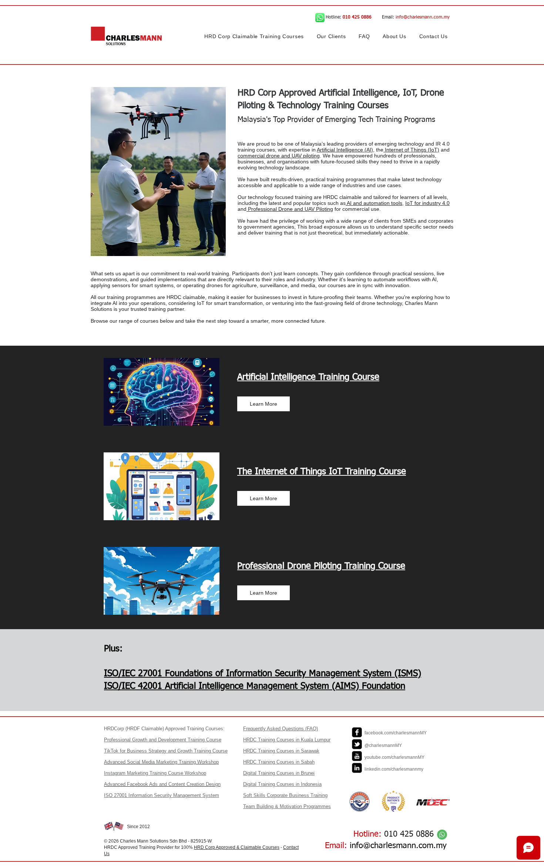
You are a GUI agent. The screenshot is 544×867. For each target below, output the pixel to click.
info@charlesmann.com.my (423, 17)
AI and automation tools (374, 203)
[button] (254, 36)
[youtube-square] (357, 756)
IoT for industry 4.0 (427, 203)
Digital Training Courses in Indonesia (282, 784)
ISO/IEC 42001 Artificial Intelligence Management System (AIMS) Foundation (254, 686)
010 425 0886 (409, 834)
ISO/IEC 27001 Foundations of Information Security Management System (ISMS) (262, 673)
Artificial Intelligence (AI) (345, 150)
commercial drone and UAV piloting (279, 156)
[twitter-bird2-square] (357, 744)
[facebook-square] (357, 732)
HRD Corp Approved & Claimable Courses (236, 847)
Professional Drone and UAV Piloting (289, 209)
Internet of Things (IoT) (411, 150)
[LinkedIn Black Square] (357, 768)
